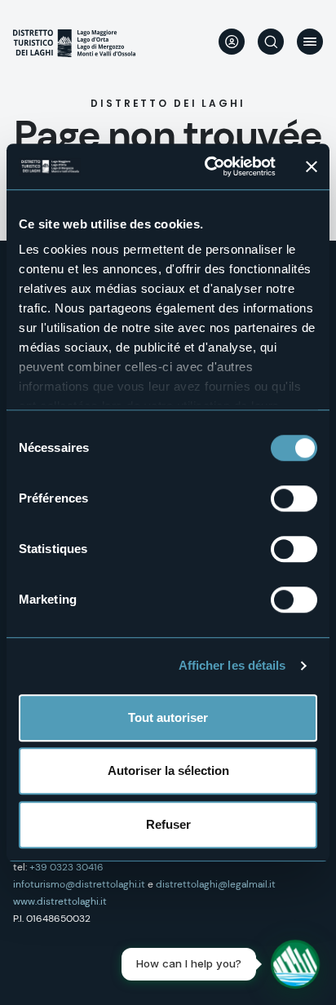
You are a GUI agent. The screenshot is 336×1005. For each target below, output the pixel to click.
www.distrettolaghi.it (60, 901)
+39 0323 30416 (66, 867)
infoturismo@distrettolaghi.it (79, 884)
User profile (232, 42)
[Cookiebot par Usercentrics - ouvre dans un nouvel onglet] (208, 166)
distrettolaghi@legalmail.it (216, 884)
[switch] (294, 498)
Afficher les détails (232, 665)
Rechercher (271, 42)
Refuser (168, 824)
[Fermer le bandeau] (311, 166)
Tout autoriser (168, 717)
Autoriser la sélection (168, 770)
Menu (310, 42)
